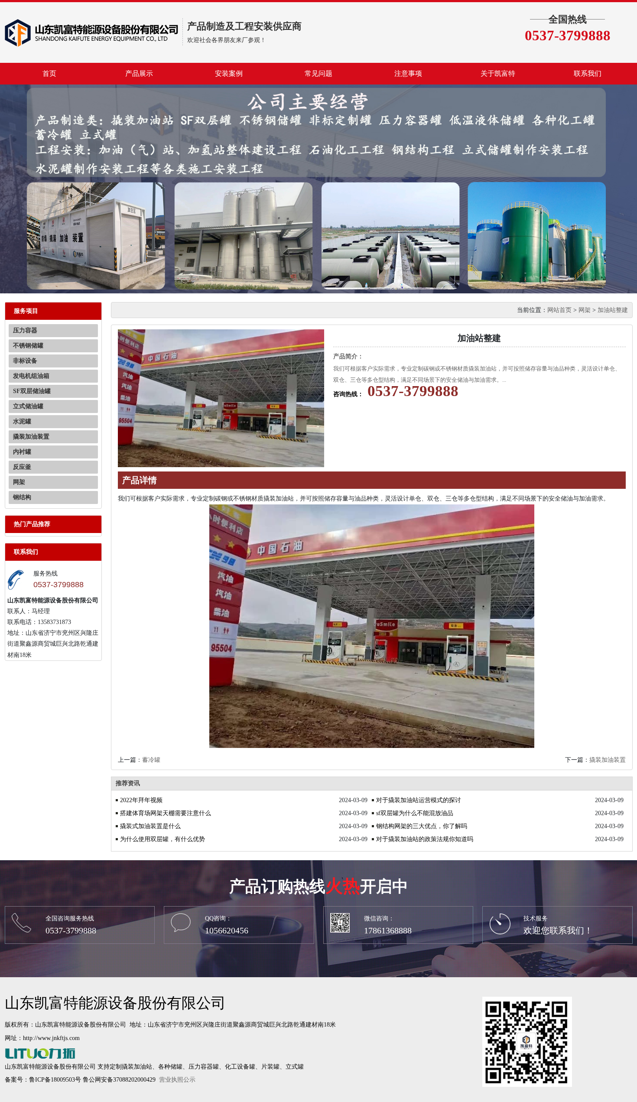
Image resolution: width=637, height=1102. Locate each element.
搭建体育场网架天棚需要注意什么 (165, 813)
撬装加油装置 (31, 436)
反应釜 (22, 467)
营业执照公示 (177, 1079)
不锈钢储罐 (28, 345)
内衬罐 (22, 452)
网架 (19, 482)
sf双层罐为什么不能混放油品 (414, 813)
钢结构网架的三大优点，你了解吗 (421, 826)
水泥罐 (22, 421)
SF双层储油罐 (32, 391)
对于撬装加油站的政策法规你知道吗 (424, 839)
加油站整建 (613, 310)
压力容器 (25, 330)
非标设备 (25, 361)
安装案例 (229, 73)
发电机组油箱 (31, 376)
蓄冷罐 (151, 760)
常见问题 (318, 73)
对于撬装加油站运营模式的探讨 (418, 800)
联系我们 (587, 73)
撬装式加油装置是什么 (150, 826)
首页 (49, 73)
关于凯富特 (498, 73)
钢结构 (22, 497)
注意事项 (408, 73)
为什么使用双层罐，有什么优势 (162, 839)
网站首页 (559, 310)
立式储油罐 (28, 406)
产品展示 (139, 73)
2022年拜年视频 (141, 800)
